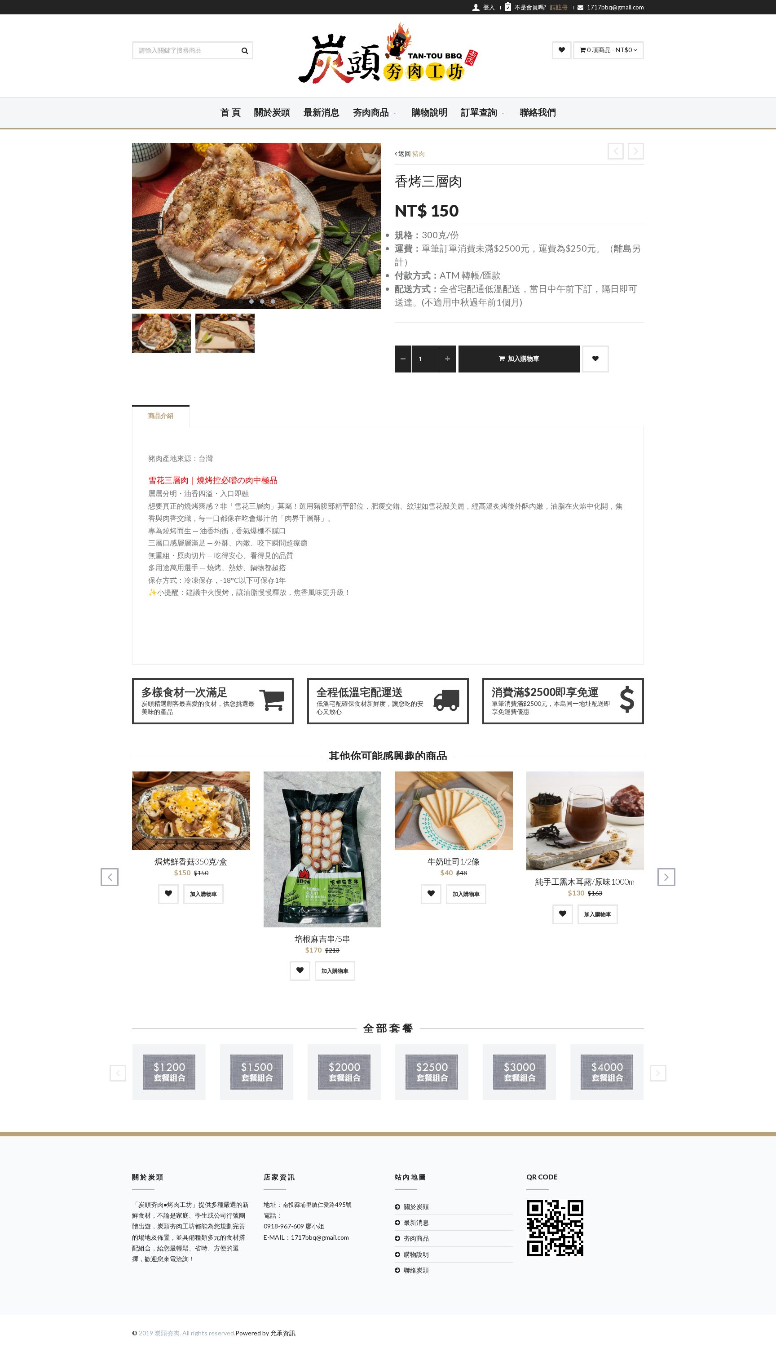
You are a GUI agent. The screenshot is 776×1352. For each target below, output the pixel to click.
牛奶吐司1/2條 (454, 861)
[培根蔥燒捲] (616, 151)
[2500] (431, 1072)
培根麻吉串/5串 (322, 939)
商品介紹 (160, 415)
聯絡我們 (538, 112)
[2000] (344, 1072)
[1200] (169, 1072)
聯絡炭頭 (416, 1270)
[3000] (519, 1072)
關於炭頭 (272, 112)
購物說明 (430, 112)
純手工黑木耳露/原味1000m (585, 882)
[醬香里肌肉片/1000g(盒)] (636, 151)
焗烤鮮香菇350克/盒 (190, 861)
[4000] (607, 1072)
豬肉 (418, 153)
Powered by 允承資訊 (265, 1333)
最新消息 (322, 112)
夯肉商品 (371, 112)
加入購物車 (523, 359)
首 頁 (230, 112)
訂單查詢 (479, 112)
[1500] (256, 1072)
